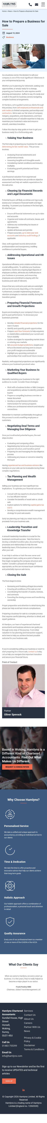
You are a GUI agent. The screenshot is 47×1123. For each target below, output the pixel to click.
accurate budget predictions (21, 345)
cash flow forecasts (22, 331)
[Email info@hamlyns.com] (36, 4)
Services (28, 1010)
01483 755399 (9, 1045)
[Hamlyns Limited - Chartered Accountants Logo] (9, 4)
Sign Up (9, 1081)
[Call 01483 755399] (30, 4)
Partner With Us (32, 1027)
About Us (29, 1019)
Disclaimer (29, 1045)
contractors (7, 113)
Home (4, 11)
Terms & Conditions (34, 1049)
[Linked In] (23, 1091)
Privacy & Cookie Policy (32, 1039)
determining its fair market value (15, 147)
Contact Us (30, 1014)
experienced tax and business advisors (23, 465)
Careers (28, 1023)
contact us (32, 652)
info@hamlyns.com (12, 1056)
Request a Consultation (17, 767)
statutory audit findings (28, 236)
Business (10, 37)
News (10, 11)
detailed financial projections (25, 323)
